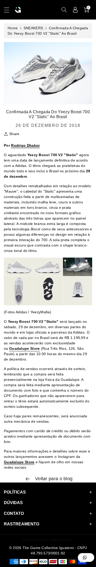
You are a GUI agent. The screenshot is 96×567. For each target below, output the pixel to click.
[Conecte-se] (75, 9)
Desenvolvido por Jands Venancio (47, 540)
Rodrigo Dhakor (25, 145)
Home (13, 28)
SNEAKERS (33, 28)
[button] (9, 10)
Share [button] (14, 134)
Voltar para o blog (53, 478)
